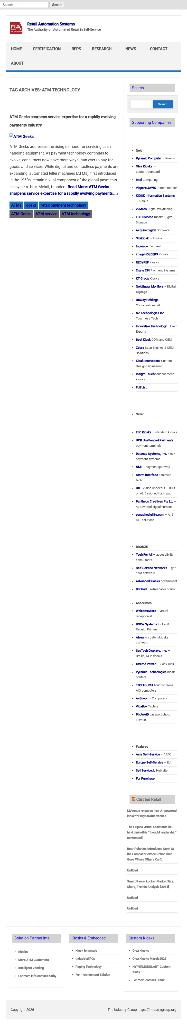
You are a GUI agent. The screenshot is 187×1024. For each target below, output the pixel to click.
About (17, 63)
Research (102, 49)
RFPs (76, 49)
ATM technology (76, 214)
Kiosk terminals (86, 950)
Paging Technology (88, 966)
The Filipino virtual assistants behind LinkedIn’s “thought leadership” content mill (152, 832)
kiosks (31, 205)
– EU (153, 762)
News (130, 49)
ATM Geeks (21, 214)
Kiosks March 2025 (149, 958)
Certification (47, 49)
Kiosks (23, 952)
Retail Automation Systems (51, 24)
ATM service (46, 214)
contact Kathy (46, 976)
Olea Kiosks (140, 950)
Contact (159, 49)
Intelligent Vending (31, 968)
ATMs (16, 205)
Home (16, 49)
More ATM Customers (33, 960)
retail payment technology (63, 205)
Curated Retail (148, 799)
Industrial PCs (85, 958)
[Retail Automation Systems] (16, 33)
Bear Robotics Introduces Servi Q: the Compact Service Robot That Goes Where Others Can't (150, 854)
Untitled (132, 870)
